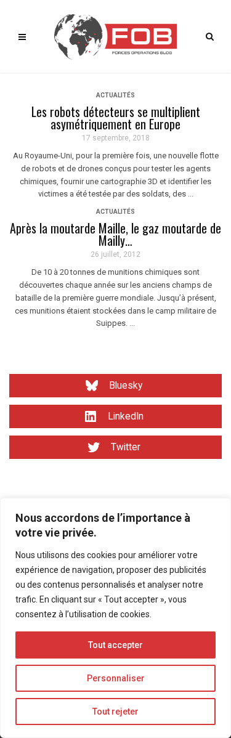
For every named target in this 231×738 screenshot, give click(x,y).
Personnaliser (116, 678)
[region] (115, 618)
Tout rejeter (115, 711)
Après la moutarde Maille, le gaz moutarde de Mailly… (115, 234)
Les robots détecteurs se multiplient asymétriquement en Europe (115, 117)
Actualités (115, 95)
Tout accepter (115, 645)
